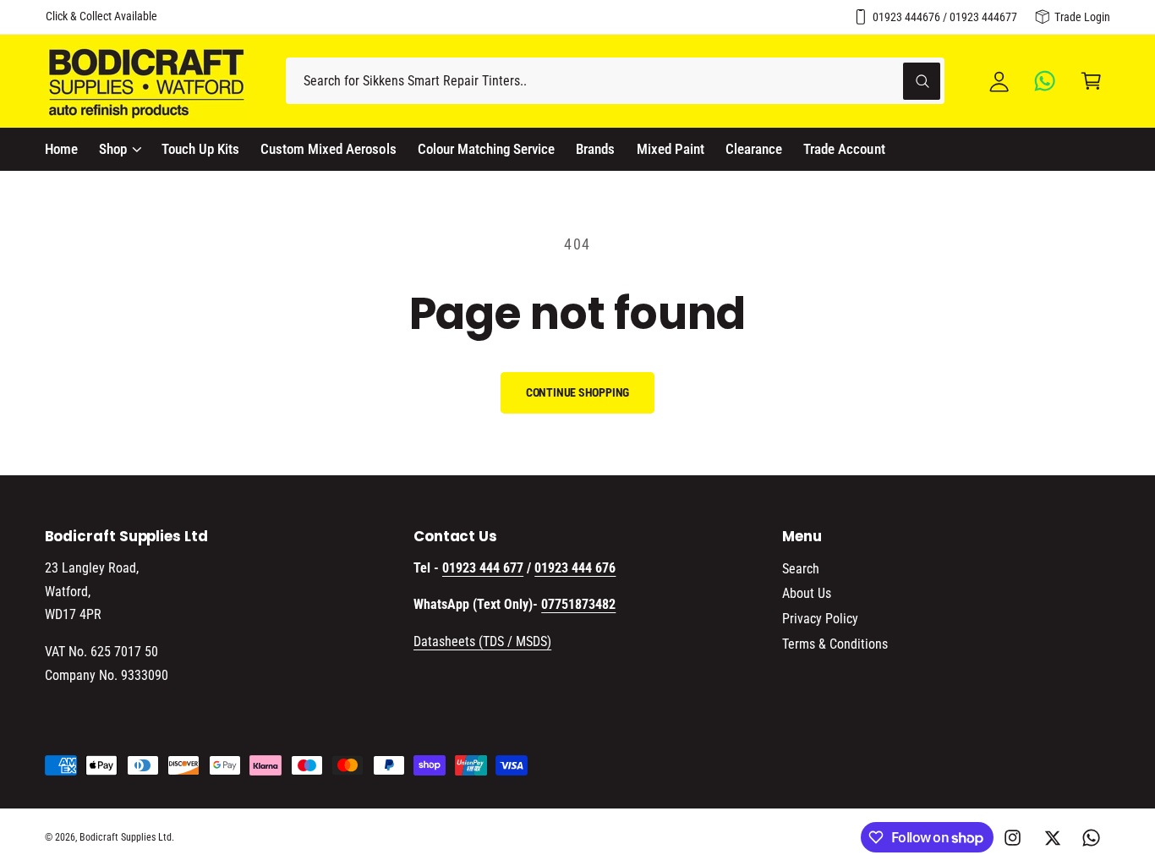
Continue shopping (578, 392)
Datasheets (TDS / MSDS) (482, 641)
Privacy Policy (820, 619)
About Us (806, 593)
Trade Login (1082, 17)
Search (800, 569)
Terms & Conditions (835, 644)
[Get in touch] (1045, 81)
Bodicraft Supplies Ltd (125, 837)
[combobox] (615, 81)
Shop (113, 148)
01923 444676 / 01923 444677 (945, 17)
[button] (1091, 81)
